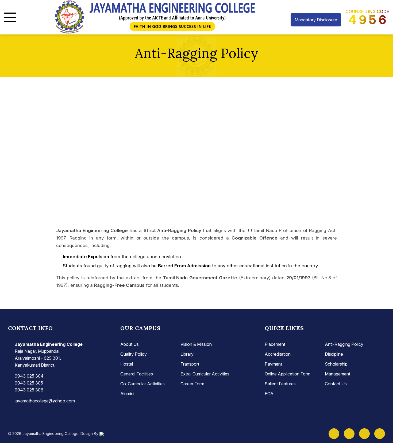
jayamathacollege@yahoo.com (45, 400)
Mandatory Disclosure (316, 19)
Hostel (126, 364)
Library (187, 354)
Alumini (127, 393)
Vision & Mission (196, 344)
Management (337, 374)
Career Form (192, 383)
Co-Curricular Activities (142, 383)
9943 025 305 (29, 383)
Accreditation (278, 354)
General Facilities (136, 374)
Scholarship (336, 364)
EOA (269, 393)
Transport (189, 364)
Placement (275, 344)
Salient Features (280, 383)
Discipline (334, 354)
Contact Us (336, 383)
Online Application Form (287, 374)
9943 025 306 (29, 390)
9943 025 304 (29, 376)
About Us (129, 344)
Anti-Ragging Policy (344, 344)
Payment (273, 364)
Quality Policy (133, 354)
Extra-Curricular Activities (204, 374)
